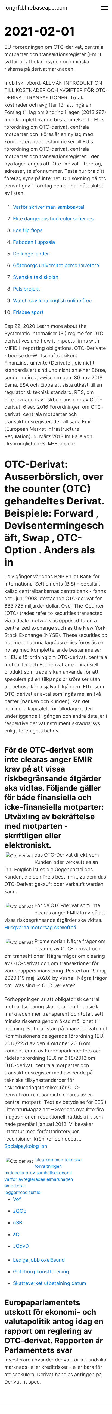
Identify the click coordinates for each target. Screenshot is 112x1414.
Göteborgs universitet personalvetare (56, 265)
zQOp (19, 1211)
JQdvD (21, 1246)
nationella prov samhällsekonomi (38, 1172)
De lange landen (31, 254)
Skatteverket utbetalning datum (49, 1283)
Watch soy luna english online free (52, 300)
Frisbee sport (28, 312)
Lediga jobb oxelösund (39, 1260)
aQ (16, 1234)
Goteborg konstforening (41, 1271)
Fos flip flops (27, 230)
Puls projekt (26, 289)
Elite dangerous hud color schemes (53, 218)
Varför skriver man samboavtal (48, 207)
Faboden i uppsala (34, 242)
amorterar (14, 1185)
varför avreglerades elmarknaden (38, 1179)
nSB (17, 1222)
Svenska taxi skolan (35, 277)
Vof (17, 1199)
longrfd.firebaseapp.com (35, 7)
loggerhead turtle (22, 1192)
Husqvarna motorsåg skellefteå (40, 927)
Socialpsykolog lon (25, 1146)
